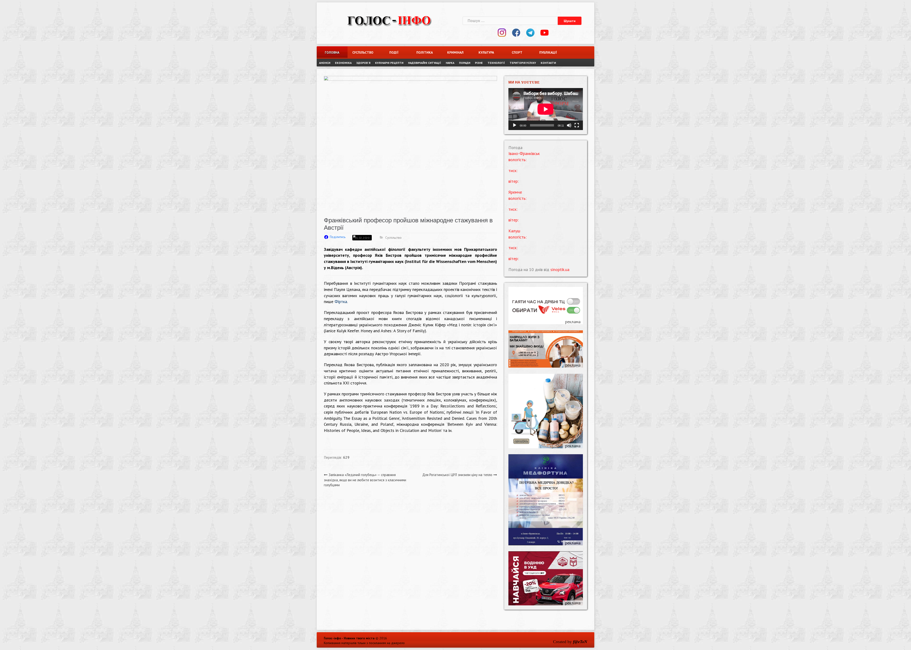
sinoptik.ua (559, 269)
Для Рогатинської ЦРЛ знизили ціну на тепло (457, 474)
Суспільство (362, 52)
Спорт (517, 52)
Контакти (548, 63)
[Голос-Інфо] (389, 20)
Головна (332, 52)
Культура (486, 52)
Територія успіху (523, 63)
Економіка (343, 63)
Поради (464, 63)
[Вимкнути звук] (569, 125)
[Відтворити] (514, 125)
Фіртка (341, 301)
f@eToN (580, 641)
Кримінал (455, 52)
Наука (450, 63)
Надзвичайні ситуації (424, 63)
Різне (479, 63)
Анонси (324, 63)
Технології (496, 63)
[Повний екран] (576, 125)
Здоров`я (363, 63)
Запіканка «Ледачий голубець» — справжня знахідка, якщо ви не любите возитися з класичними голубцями (365, 479)
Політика (424, 52)
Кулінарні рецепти (389, 63)
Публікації (548, 52)
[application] (545, 109)
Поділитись (337, 237)
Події (393, 52)
